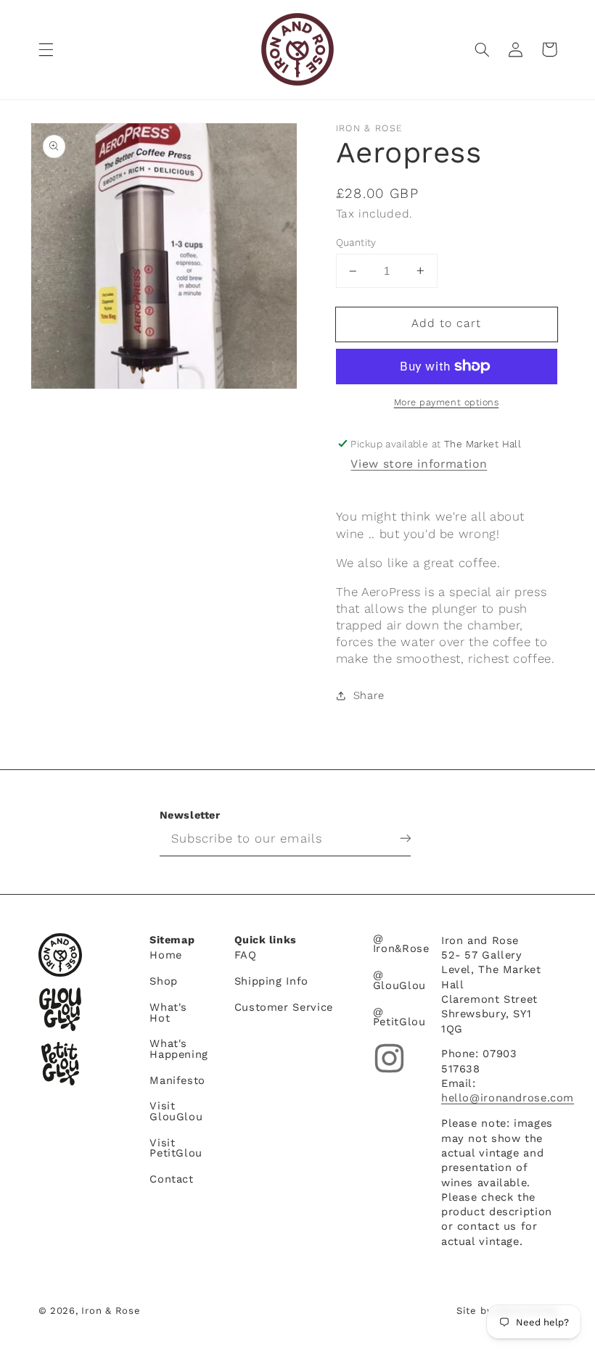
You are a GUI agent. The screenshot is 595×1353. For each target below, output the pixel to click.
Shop (163, 981)
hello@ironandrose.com (507, 1097)
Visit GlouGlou (175, 1111)
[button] (45, 49)
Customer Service (283, 1007)
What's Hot (168, 1013)
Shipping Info (271, 981)
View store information (418, 464)
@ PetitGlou (399, 1017)
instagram (389, 1058)
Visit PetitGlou (175, 1148)
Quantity (356, 242)
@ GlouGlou (399, 980)
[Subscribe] (394, 838)
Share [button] (369, 695)
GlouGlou (60, 1009)
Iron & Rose (60, 955)
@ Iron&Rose (401, 944)
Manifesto (177, 1080)
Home (165, 955)
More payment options (446, 402)
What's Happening (178, 1049)
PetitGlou (60, 1063)
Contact (171, 1179)
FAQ (245, 955)
